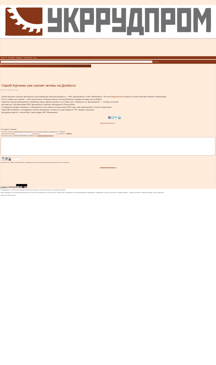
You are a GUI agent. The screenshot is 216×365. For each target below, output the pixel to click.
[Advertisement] (30, 72)
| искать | (156, 61)
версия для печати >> (108, 123)
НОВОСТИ (4, 57)
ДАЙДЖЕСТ (19, 57)
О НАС (35, 57)
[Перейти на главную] (108, 55)
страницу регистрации (45, 136)
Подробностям (117, 97)
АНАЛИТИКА (11, 57)
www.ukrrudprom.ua (42, 192)
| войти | (69, 134)
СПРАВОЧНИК (28, 57)
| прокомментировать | (108, 168)
